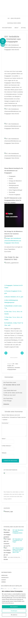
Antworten (6, 404)
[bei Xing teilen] (18, 359)
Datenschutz (5, 577)
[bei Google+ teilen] (13, 359)
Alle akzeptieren (14, 606)
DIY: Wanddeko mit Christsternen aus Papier (18, 540)
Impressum (4, 575)
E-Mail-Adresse (6, 445)
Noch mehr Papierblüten (14, 557)
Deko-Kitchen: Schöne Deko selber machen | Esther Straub (14, 8)
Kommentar (5, 423)
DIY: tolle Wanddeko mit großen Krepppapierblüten (18, 531)
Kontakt (3, 579)
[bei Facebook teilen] (7, 359)
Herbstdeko (17, 367)
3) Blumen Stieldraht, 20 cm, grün (13, 296)
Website (4, 453)
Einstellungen (14, 610)
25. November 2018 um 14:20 (11, 385)
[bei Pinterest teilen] (20, 359)
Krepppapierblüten (11, 369)
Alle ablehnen (14, 614)
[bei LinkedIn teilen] (15, 359)
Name (4, 438)
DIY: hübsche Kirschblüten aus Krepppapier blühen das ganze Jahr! (18, 550)
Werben (3, 582)
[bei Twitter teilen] (10, 359)
